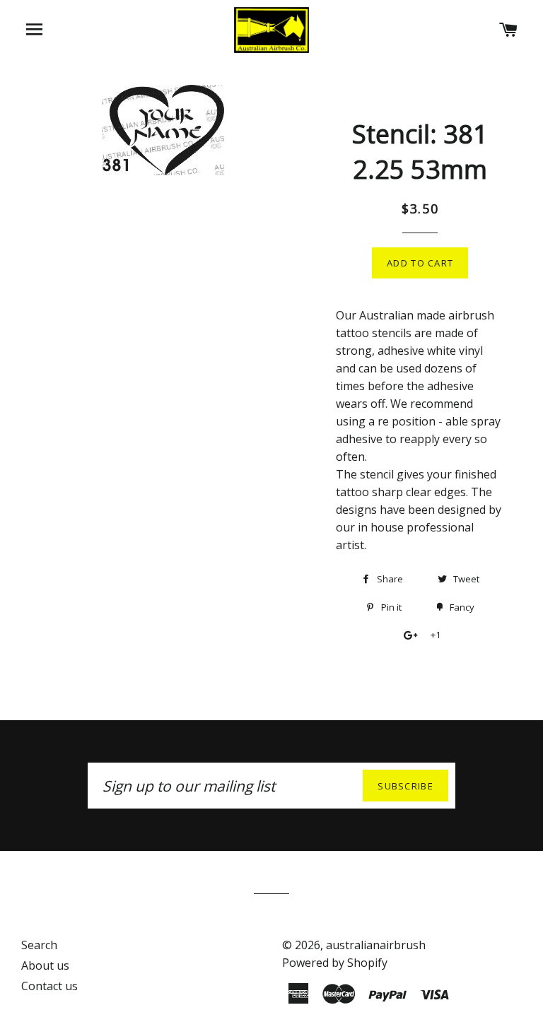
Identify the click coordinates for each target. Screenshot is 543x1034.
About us (45, 965)
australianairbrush (376, 945)
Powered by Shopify (334, 962)
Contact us (49, 986)
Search (39, 945)
